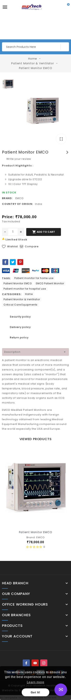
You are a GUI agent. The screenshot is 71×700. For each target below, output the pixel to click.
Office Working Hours (25, 604)
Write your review (18, 159)
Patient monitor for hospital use (25, 288)
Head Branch (15, 583)
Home (29, 294)
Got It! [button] (35, 692)
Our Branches (16, 615)
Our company (16, 593)
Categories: (11, 294)
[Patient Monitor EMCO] (42, 110)
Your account (17, 636)
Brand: (7, 198)
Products (12, 625)
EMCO (19, 198)
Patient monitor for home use (33, 278)
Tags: (6, 278)
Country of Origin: (17, 204)
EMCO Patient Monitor (50, 283)
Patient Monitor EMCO (18, 283)
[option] (42, 111)
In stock (9, 192)
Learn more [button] (35, 682)
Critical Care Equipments (20, 304)
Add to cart (43, 232)
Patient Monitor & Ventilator (22, 299)
